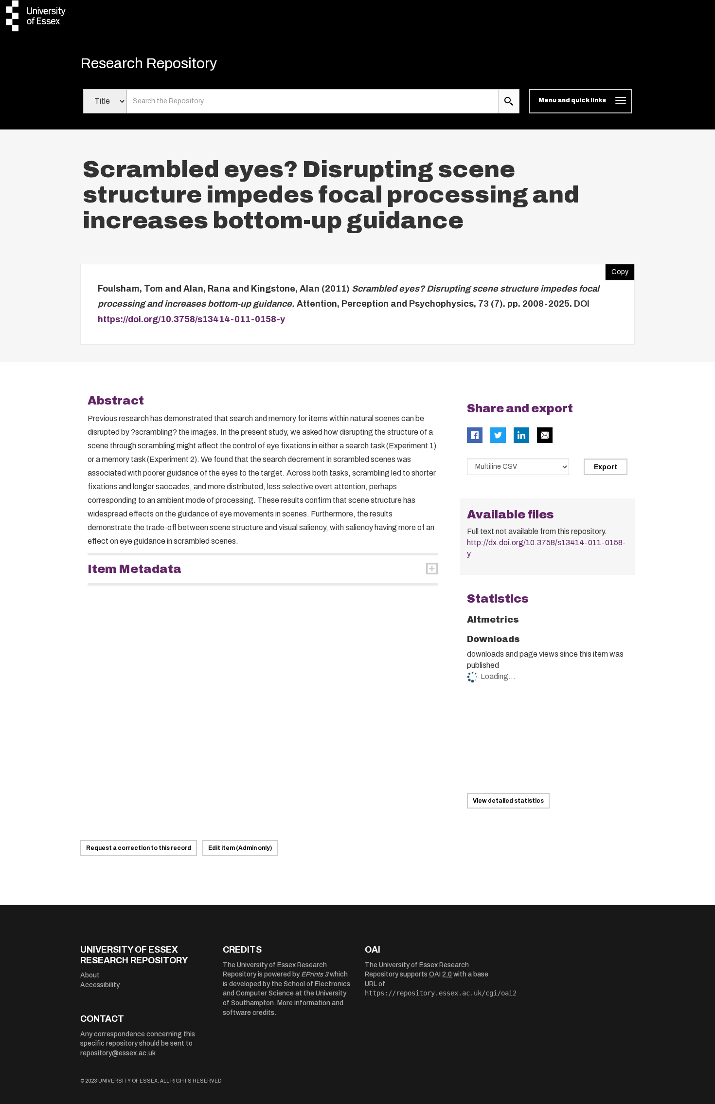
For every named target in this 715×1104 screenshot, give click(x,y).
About (90, 975)
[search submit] (508, 101)
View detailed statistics (508, 800)
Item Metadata (134, 569)
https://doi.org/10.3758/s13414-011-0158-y (191, 319)
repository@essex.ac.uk (118, 1053)
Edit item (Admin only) (240, 848)
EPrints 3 (314, 974)
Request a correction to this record (138, 848)
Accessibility (100, 985)
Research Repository (148, 63)
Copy (616, 270)
